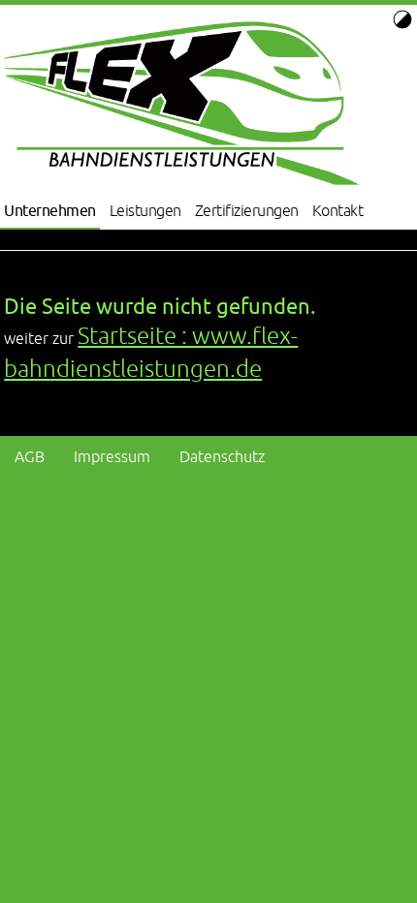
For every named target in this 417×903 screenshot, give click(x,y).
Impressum (112, 456)
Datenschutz (222, 456)
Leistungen (145, 210)
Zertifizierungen (247, 210)
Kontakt (338, 210)
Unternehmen (50, 210)
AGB (30, 456)
